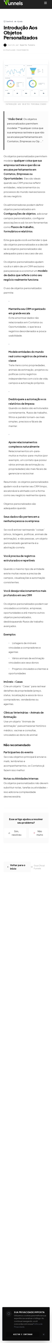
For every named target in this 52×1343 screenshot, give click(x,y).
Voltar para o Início (17, 867)
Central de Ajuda (14, 21)
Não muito (40, 833)
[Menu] (45, 3)
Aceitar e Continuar (22, 1334)
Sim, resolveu (16, 833)
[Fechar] (43, 1334)
